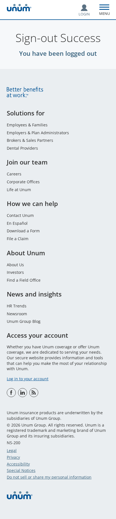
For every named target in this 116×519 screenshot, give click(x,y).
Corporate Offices (23, 181)
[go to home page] (19, 8)
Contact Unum (20, 215)
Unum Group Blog (24, 321)
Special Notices (21, 470)
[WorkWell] (33, 392)
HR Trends (16, 306)
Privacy (13, 457)
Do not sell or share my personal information (49, 477)
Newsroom (17, 313)
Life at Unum (19, 189)
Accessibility (18, 464)
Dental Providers (22, 148)
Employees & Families (27, 125)
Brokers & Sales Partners (30, 140)
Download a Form (23, 230)
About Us (15, 264)
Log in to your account (27, 378)
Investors (15, 272)
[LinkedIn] (22, 392)
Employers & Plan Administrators (38, 132)
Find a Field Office (24, 280)
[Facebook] (11, 392)
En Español (17, 223)
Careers (14, 174)
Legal (12, 450)
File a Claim (17, 238)
